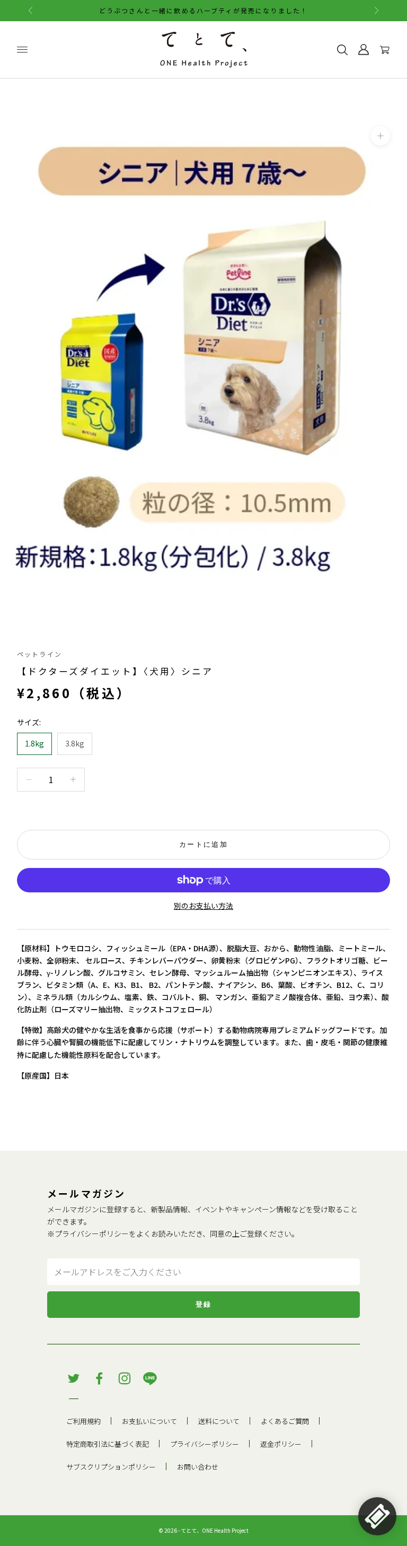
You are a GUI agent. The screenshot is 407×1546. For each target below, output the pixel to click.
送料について (219, 1421)
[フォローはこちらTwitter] (73, 1378)
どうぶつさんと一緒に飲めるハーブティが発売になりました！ (203, 10)
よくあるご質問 (285, 1421)
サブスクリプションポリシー (111, 1467)
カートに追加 (203, 844)
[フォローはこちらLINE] (150, 1378)
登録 (204, 1304)
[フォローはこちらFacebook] (99, 1378)
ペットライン (39, 653)
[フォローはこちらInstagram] (124, 1378)
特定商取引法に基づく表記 (107, 1444)
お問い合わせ (197, 1467)
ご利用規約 (83, 1421)
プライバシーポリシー (92, 1233)
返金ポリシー (281, 1444)
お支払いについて (149, 1421)
